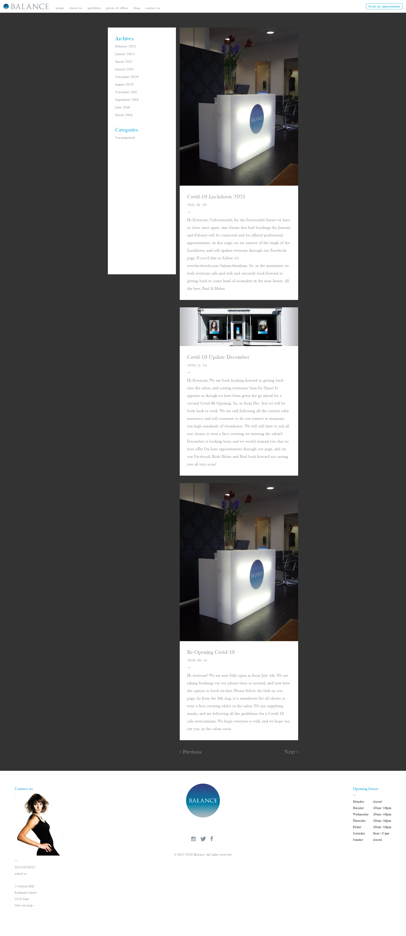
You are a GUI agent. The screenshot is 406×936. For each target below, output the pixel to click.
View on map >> (25, 905)
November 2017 (126, 92)
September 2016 (127, 99)
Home (60, 8)
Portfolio (94, 8)
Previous (191, 752)
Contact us (152, 8)
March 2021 (124, 61)
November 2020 (127, 77)
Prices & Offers (117, 8)
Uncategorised (125, 137)
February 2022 (125, 46)
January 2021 (124, 69)
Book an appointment (384, 6)
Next (290, 752)
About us (75, 8)
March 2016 (123, 115)
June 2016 (122, 107)
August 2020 (124, 84)
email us (21, 873)
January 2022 (125, 54)
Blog (137, 8)
